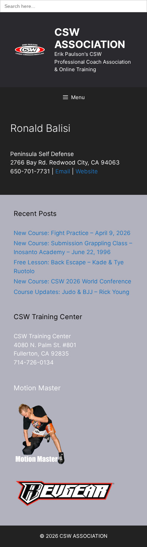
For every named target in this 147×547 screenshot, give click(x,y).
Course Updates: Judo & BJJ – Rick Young (71, 291)
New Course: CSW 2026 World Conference (72, 281)
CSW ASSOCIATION (89, 38)
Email (62, 171)
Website (87, 171)
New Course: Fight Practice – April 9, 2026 (72, 233)
